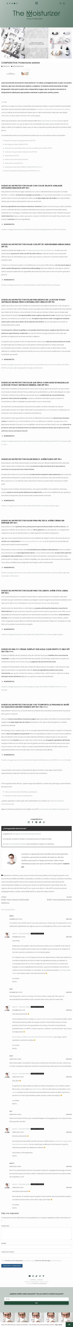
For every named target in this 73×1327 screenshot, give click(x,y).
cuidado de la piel (34, 882)
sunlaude (56, 888)
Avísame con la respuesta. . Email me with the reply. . (33, 1261)
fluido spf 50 (60, 882)
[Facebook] (40, 1276)
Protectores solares (18, 66)
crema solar (23, 882)
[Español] (17, 3)
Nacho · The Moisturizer (21, 934)
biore (50, 875)
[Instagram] (7, 3)
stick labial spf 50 (22, 888)
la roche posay (25, 885)
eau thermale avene (48, 882)
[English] (14, 3)
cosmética (38, 879)
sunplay (18, 891)
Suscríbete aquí (28, 1261)
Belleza (45, 875)
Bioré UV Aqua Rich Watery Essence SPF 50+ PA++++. (23, 171)
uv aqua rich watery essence (44, 891)
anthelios (15, 875)
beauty (40, 875)
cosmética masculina (63, 879)
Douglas (4, 444)
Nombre (3, 1243)
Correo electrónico (7, 1252)
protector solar (49, 885)
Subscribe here (56, 1261)
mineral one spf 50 (37, 885)
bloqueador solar (62, 875)
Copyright (29, 1283)
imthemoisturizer (7, 885)
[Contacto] (29, 1276)
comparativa (29, 879)
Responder (69, 919)
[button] (36, 224)
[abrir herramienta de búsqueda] (60, 3)
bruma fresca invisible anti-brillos (12, 879)
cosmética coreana (49, 879)
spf (15, 888)
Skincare (10, 888)
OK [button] (69, 1324)
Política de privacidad (31, 1282)
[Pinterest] (10, 3)
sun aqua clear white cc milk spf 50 (41, 888)
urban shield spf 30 (27, 891)
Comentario (5, 1226)
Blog (54, 875)
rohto (61, 885)
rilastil (57, 885)
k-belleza (16, 885)
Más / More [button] (58, 1324)
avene (21, 875)
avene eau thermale (30, 875)
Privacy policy (44, 1282)
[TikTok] (12, 3)
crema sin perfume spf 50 (10, 882)
